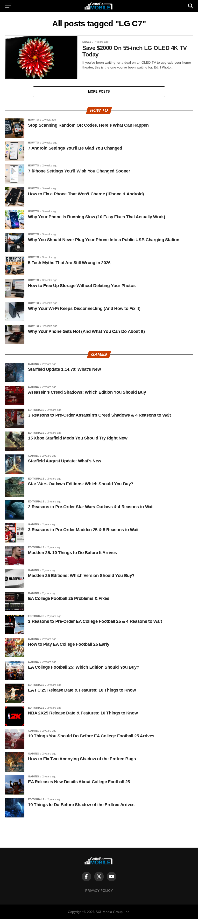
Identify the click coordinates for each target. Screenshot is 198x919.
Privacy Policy (99, 890)
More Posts (99, 91)
